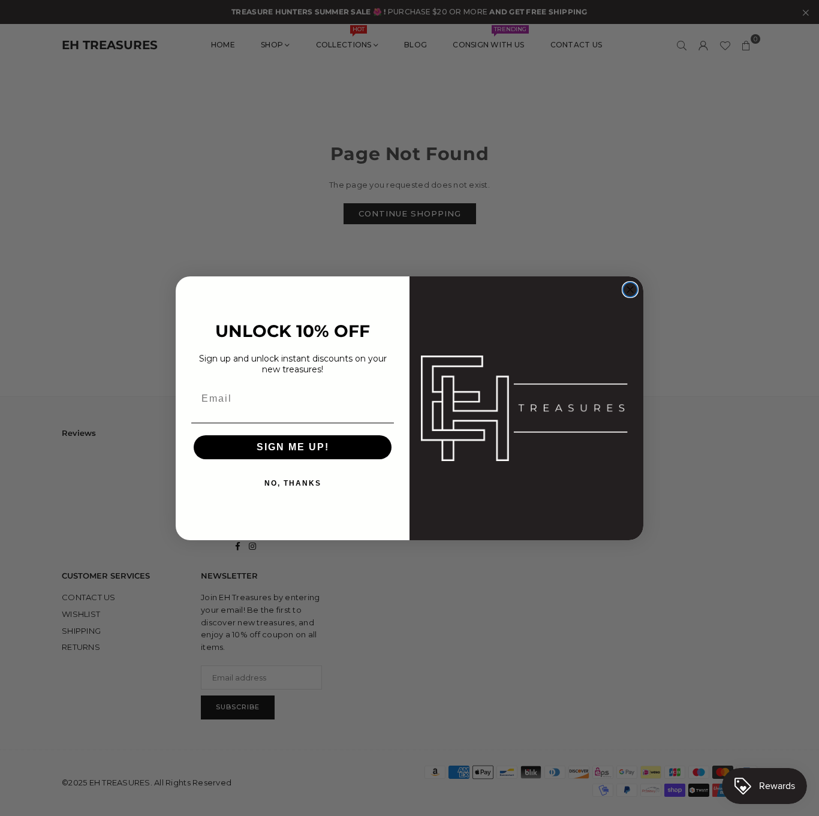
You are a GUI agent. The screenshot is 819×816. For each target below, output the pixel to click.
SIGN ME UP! (293, 447)
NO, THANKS (292, 483)
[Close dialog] (630, 289)
